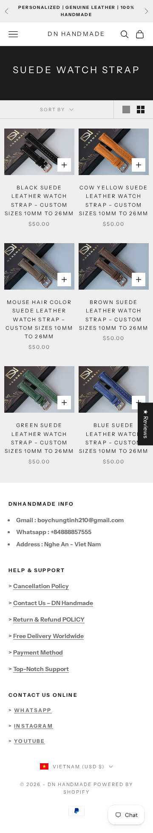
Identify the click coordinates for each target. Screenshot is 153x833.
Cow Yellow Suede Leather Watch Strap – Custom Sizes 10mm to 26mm (113, 200)
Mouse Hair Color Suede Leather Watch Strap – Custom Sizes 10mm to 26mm (39, 319)
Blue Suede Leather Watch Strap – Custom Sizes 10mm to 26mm (113, 438)
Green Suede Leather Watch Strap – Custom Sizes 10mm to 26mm (39, 438)
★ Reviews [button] (146, 423)
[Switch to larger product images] (126, 109)
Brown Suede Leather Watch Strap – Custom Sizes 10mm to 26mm (113, 315)
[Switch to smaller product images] (140, 109)
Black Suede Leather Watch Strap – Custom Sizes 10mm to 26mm (39, 200)
